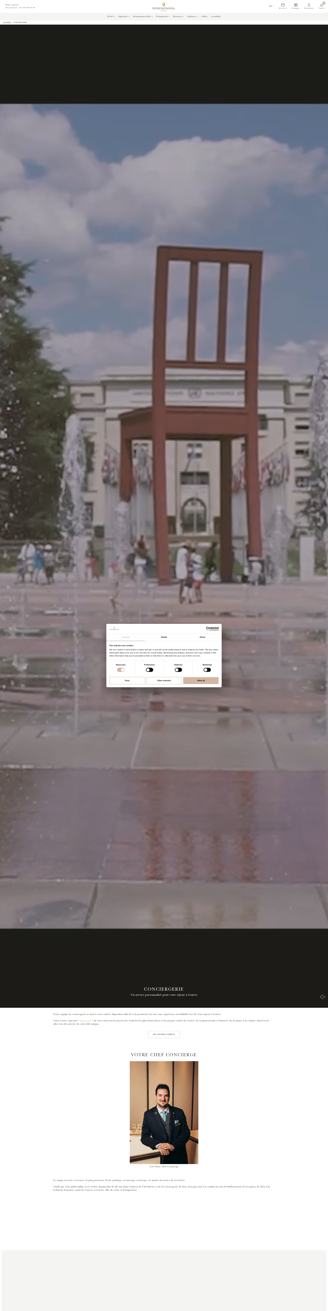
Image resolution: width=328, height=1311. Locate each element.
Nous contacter (12, 5)
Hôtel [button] (110, 17)
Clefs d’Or (85, 1021)
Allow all (201, 680)
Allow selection (164, 680)
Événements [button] (162, 17)
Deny (127, 680)
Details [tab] (164, 637)
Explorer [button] (191, 17)
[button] (270, 6)
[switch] (149, 670)
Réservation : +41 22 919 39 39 (20, 8)
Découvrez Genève (164, 1034)
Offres (204, 17)
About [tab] (202, 637)
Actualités (216, 17)
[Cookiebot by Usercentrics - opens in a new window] (207, 629)
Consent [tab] (125, 637)
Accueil (7, 22)
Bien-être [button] (177, 17)
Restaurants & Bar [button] (142, 17)
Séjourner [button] (123, 17)
